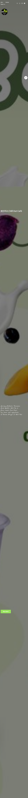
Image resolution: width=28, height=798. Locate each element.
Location (7, 2)
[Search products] (26, 78)
